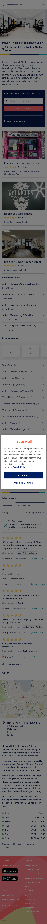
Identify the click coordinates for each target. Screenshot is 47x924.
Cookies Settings (23, 483)
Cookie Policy (20, 467)
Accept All (23, 475)
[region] (23, 462)
